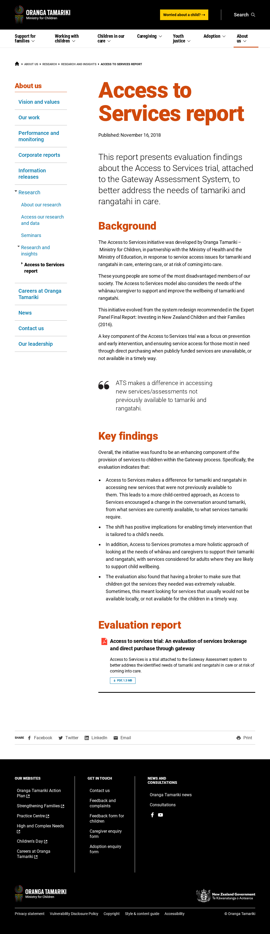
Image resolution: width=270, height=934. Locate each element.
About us (31, 64)
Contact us (31, 328)
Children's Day (37, 841)
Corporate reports (39, 155)
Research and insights (79, 64)
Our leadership (35, 344)
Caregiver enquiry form (106, 834)
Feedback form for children (107, 818)
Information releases (32, 173)
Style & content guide (142, 914)
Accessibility (175, 914)
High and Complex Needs (40, 828)
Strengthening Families (40, 806)
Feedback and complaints (103, 803)
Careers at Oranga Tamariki (39, 294)
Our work (29, 117)
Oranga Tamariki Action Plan (39, 793)
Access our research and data (42, 220)
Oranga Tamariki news (171, 794)
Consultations (163, 804)
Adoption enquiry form (105, 849)
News (25, 313)
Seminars (31, 235)
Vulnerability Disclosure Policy (74, 914)
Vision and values (39, 102)
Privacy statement (30, 914)
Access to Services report (44, 268)
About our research (41, 204)
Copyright (112, 914)
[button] (32, 39)
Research (49, 64)
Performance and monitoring (38, 136)
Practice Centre (38, 816)
